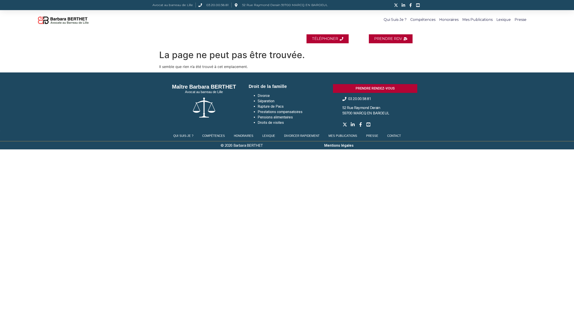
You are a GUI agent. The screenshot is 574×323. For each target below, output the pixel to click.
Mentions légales (339, 145)
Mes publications (477, 19)
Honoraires (449, 19)
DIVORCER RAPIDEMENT (302, 135)
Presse (520, 19)
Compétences (422, 19)
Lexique (503, 19)
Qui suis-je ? (395, 19)
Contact (394, 135)
